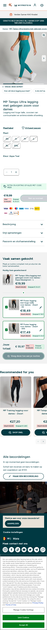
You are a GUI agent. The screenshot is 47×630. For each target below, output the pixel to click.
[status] (11, 172)
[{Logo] (23, 5)
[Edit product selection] (40, 307)
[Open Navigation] (5, 5)
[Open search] (10, 5)
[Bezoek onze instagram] (5, 549)
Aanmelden (13, 523)
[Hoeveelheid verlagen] (7, 172)
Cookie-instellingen (13, 532)
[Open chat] (42, 549)
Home (5, 29)
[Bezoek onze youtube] (24, 549)
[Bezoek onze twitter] (30, 549)
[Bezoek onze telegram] (36, 549)
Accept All (23, 625)
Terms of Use (11, 605)
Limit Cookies (23, 618)
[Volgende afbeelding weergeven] (44, 58)
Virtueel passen (33, 128)
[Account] (35, 5)
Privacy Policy (38, 603)
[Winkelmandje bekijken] (42, 5)
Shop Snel (18, 432)
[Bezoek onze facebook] (11, 549)
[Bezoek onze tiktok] (17, 549)
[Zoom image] (44, 35)
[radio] (7, 139)
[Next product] (43, 441)
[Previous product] (38, 441)
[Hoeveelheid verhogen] (16, 172)
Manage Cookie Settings (23, 610)
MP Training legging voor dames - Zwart (15, 412)
